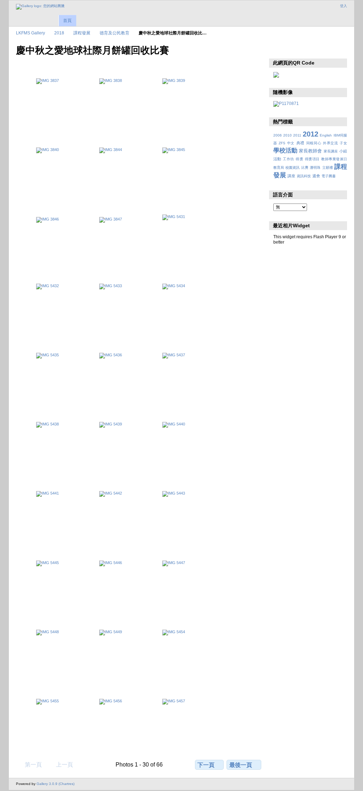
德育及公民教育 (114, 32)
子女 (343, 143)
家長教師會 (310, 151)
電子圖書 (329, 176)
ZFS (282, 143)
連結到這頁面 (292, 50)
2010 (287, 135)
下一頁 (205, 765)
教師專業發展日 (334, 159)
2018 (59, 32)
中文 (291, 143)
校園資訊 (292, 167)
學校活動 (285, 150)
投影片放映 (277, 50)
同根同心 (314, 143)
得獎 (299, 159)
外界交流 (330, 143)
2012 (310, 134)
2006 (277, 135)
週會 (316, 176)
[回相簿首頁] (40, 7)
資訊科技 (304, 176)
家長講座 (331, 151)
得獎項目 (312, 159)
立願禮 (327, 167)
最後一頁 (240, 765)
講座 (291, 176)
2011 (297, 135)
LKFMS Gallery (30, 32)
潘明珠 (315, 167)
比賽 (304, 167)
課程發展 (81, 32)
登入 (343, 6)
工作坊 (288, 159)
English (326, 135)
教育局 (278, 167)
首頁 (67, 20)
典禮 (300, 143)
